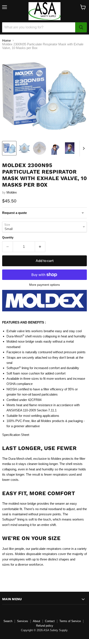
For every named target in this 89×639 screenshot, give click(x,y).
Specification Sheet (15, 435)
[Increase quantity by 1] (40, 246)
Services (22, 621)
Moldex (11, 192)
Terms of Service (70, 621)
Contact (50, 621)
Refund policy (44, 625)
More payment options (44, 284)
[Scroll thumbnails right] (82, 149)
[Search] (81, 27)
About (36, 621)
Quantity (7, 237)
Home (6, 40)
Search (7, 621)
